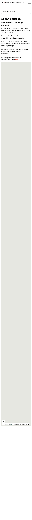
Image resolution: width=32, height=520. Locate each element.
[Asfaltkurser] (12, 2)
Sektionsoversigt (9, 11)
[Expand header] (29, 3)
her (16, 60)
